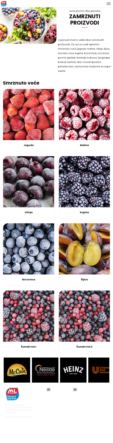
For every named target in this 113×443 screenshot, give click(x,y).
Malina (84, 145)
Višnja (29, 212)
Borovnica (28, 279)
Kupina (84, 212)
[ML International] (3, 3)
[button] (48, 389)
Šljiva (84, 279)
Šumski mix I (28, 346)
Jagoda (29, 145)
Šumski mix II (84, 346)
